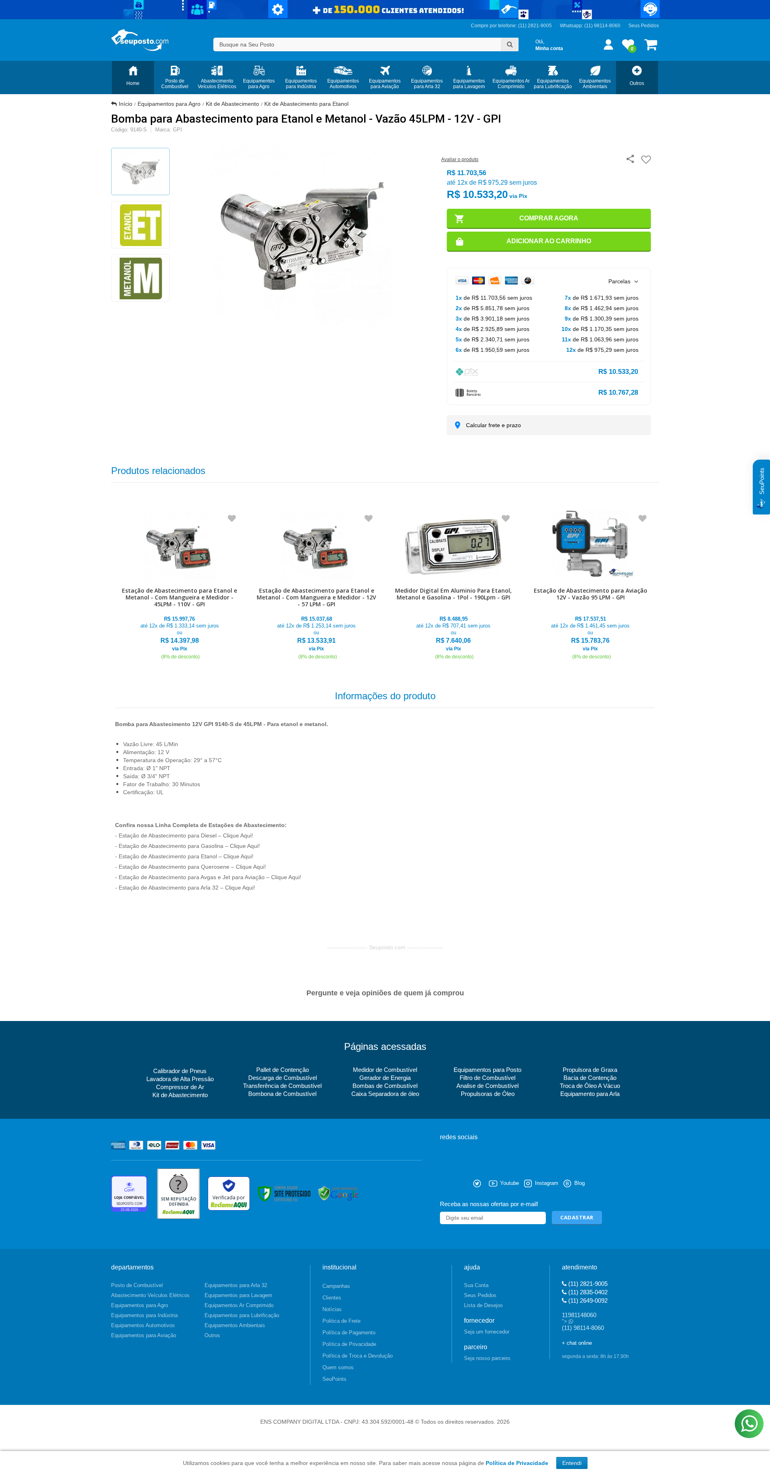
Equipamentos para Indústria (144, 1315)
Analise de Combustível (487, 1085)
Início (125, 104)
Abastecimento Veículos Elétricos (150, 1295)
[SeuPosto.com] (139, 40)
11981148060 (579, 1315)
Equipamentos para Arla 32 (236, 1285)
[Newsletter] (577, 1218)
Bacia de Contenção (589, 1077)
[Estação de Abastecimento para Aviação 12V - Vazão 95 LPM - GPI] (591, 585)
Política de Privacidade (349, 1344)
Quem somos (338, 1367)
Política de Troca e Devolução (357, 1356)
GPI (177, 130)
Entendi (572, 1463)
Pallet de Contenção (282, 1069)
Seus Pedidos (643, 25)
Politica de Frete (341, 1321)
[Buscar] (510, 44)
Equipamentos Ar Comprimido (239, 1305)
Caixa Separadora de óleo (385, 1093)
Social (446, 1183)
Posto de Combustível (137, 1285)
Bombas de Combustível (385, 1085)
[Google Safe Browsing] (338, 1193)
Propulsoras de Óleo (488, 1093)
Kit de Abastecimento (232, 104)
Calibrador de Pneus (180, 1070)
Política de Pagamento (348, 1333)
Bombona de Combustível (282, 1093)
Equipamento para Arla (590, 1093)
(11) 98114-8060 (602, 25)
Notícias (332, 1309)
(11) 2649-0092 (587, 1300)
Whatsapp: (572, 25)
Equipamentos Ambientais (235, 1325)
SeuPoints (334, 1379)
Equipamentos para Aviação (143, 1335)
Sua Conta (476, 1285)
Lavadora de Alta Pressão (180, 1078)
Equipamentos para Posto (487, 1069)
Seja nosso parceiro (487, 1358)
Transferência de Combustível (282, 1085)
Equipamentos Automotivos (143, 1325)
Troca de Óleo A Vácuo (590, 1085)
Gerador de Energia (385, 1077)
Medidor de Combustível (385, 1069)
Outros (212, 1335)
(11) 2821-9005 (587, 1283)
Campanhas (336, 1286)
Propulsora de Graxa (590, 1069)
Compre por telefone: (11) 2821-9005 (511, 25)
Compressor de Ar (180, 1087)
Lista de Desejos (483, 1305)
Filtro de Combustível (487, 1077)
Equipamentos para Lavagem (238, 1295)
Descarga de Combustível (282, 1077)
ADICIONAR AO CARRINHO (549, 241)
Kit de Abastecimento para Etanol (306, 104)
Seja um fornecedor (486, 1332)
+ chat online (577, 1343)
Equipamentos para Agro (169, 104)
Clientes (331, 1298)
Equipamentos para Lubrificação (242, 1315)
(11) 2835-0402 (587, 1292)
